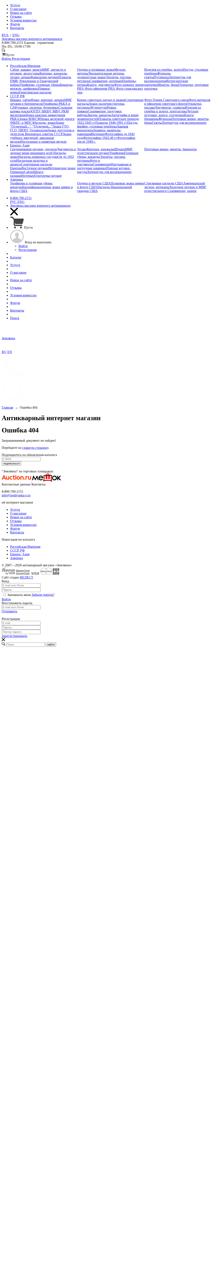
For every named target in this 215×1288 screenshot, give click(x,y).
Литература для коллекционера (184, 122)
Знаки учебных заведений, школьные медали (40, 137)
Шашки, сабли (20, 100)
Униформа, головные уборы (40, 85)
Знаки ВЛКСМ (30, 119)
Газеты (157, 122)
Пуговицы (161, 77)
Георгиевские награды (35, 92)
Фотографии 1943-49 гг (100, 138)
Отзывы (16, 521)
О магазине (18, 513)
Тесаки (82, 149)
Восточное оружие (34, 168)
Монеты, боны (167, 85)
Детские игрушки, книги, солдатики (171, 113)
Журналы (165, 119)
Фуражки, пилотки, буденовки (36, 107)
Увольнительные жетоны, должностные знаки (101, 75)
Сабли (28, 172)
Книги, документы (100, 85)
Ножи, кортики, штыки (47, 100)
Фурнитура (99, 107)
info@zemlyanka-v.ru (16, 495)
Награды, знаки (44, 122)
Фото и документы (88, 162)
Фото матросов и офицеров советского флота (177, 101)
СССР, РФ (17, 550)
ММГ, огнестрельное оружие (105, 151)
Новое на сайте (21, 517)
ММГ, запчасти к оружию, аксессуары (38, 71)
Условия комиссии (23, 525)
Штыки (119, 149)
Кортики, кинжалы (100, 149)
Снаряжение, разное (182, 191)
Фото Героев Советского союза (166, 100)
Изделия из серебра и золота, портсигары (172, 109)
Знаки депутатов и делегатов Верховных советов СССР (42, 132)
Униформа (116, 153)
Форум (15, 528)
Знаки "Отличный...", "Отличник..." (37, 124)
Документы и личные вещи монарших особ (43, 151)
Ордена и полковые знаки (95, 69)
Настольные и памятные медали (43, 141)
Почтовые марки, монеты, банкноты (170, 149)
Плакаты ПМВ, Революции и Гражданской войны (40, 81)
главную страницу (35, 447)
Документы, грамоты (170, 107)
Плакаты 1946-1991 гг (111, 122)
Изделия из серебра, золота (163, 69)
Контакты (17, 532)
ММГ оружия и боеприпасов (41, 101)
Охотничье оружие (48, 175)
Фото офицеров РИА (100, 88)
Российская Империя (25, 546)
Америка (16, 558)
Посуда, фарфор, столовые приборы (107, 124)
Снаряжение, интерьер (106, 81)
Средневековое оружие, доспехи (33, 149)
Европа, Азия (19, 554)
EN (9, 352)
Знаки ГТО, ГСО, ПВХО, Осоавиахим (39, 128)
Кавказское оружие (45, 77)
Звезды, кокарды (99, 115)
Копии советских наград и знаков (101, 100)
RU (4, 352)
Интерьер (98, 134)
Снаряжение (102, 164)
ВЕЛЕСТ (26, 577)
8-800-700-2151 (21, 198)
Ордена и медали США (94, 183)
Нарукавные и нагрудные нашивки (104, 166)
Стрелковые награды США (163, 183)
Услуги (15, 509)
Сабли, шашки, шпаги (26, 69)
